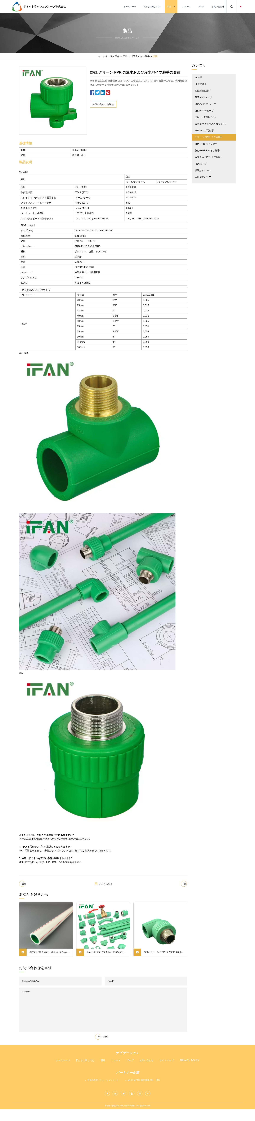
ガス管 (198, 77)
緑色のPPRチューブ (205, 104)
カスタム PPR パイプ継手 (208, 157)
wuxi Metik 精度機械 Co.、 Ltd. (144, 1080)
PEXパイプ (201, 164)
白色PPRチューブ (204, 110)
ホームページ (130, 6)
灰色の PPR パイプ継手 (207, 150)
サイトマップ (167, 1060)
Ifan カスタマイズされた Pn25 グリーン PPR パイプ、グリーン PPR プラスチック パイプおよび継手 (106, 953)
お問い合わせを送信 (103, 104)
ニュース (187, 6)
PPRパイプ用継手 (204, 130)
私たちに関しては (151, 6)
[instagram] (139, 1093)
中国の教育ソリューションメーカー (103, 1080)
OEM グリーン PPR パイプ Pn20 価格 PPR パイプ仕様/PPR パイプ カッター (164, 953)
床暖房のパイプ (203, 177)
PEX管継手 (201, 84)
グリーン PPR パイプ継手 (136, 56)
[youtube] (131, 1093)
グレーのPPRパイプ (205, 117)
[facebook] (107, 1093)
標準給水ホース (203, 170)
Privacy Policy (189, 1060)
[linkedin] (115, 1093)
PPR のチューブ (203, 97)
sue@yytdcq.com (143, 1106)
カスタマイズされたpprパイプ (210, 124)
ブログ (201, 6)
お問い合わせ (218, 6)
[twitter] (123, 1093)
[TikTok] (147, 1093)
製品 (169, 6)
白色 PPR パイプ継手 (206, 144)
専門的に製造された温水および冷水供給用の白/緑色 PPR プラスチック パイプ (50, 953)
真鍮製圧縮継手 (203, 90)
